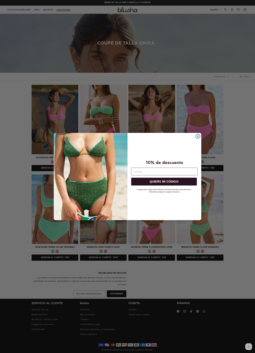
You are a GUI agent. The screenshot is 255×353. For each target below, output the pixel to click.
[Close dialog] (198, 136)
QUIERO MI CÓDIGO (164, 181)
